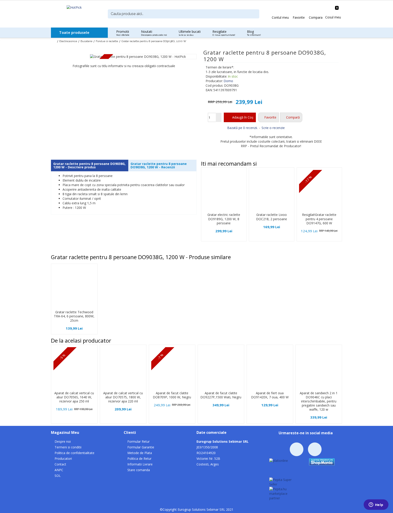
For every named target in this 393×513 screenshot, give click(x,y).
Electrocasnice (68, 41)
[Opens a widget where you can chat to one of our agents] (375, 505)
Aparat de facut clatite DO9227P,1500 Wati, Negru (220, 395)
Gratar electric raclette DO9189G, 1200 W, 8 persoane (223, 219)
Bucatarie (86, 41)
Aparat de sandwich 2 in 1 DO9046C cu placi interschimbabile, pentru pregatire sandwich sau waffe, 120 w (319, 401)
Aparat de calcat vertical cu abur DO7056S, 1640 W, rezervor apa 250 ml (74, 397)
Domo (228, 81)
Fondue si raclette (107, 41)
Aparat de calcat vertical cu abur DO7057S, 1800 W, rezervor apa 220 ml (123, 397)
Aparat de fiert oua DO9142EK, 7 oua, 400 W (270, 395)
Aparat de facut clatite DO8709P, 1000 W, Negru (172, 395)
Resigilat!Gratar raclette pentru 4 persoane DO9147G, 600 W (319, 219)
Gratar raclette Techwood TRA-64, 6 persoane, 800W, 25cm (74, 316)
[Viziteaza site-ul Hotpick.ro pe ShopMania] (322, 461)
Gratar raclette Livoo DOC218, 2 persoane (271, 217)
